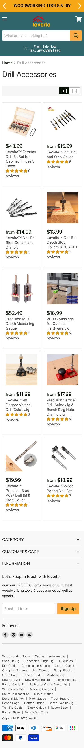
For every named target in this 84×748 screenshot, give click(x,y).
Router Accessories (15, 694)
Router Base (59, 707)
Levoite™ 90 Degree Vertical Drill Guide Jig (19, 405)
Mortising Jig (56, 675)
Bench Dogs (10, 703)
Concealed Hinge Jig (39, 661)
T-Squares (65, 661)
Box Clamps (40, 670)
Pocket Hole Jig (65, 679)
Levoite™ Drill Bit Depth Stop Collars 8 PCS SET (62, 242)
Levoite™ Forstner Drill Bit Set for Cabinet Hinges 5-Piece (21, 159)
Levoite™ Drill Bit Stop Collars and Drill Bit (20, 242)
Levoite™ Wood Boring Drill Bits (60, 488)
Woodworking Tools (16, 656)
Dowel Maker (43, 694)
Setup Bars (9, 675)
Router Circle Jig (13, 684)
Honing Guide (32, 675)
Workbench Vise (13, 689)
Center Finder (34, 703)
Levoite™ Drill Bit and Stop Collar (61, 154)
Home (7, 63)
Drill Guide (9, 665)
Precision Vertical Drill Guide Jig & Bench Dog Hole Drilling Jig (61, 407)
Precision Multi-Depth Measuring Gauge (20, 323)
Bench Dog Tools (37, 712)
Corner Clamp (64, 665)
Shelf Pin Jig (10, 661)
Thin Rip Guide (12, 707)
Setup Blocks (63, 670)
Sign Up (68, 608)
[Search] (76, 35)
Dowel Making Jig (37, 679)
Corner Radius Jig (61, 703)
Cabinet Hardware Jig (50, 656)
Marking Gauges (41, 689)
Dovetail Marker (13, 698)
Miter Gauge (37, 698)
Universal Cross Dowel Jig (48, 684)
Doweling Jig (11, 679)
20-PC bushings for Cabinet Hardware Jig (60, 323)
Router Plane (11, 712)
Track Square (60, 698)
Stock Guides (37, 707)
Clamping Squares (15, 670)
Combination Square (36, 665)
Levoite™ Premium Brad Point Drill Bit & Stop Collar (18, 493)
